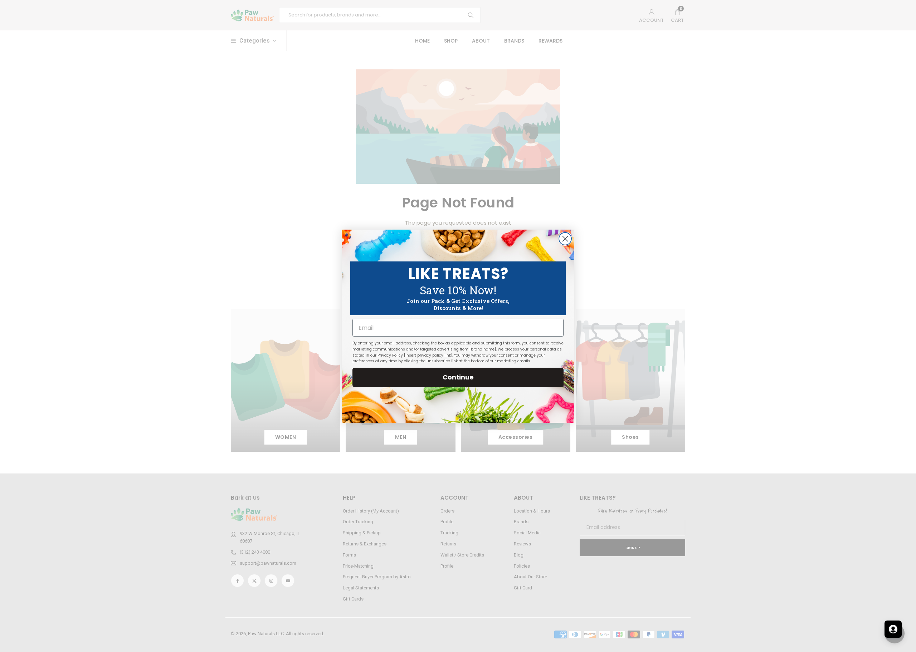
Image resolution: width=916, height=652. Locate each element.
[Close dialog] (565, 238)
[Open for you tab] (893, 629)
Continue (458, 377)
